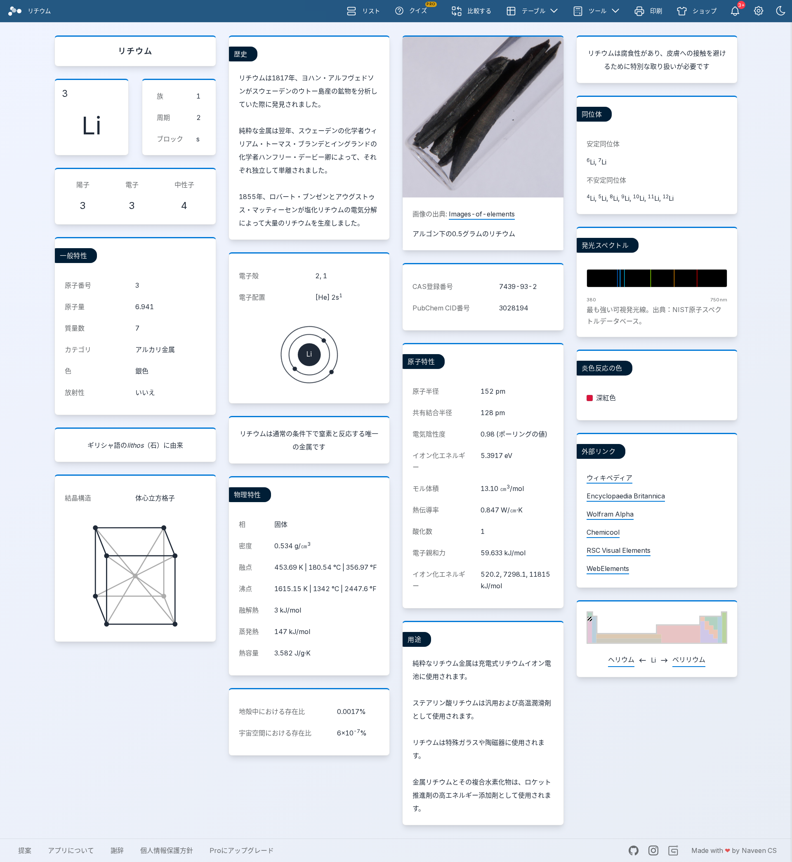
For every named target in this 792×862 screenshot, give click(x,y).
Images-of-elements (482, 214)
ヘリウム (621, 659)
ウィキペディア (609, 478)
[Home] (15, 11)
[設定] (758, 11)
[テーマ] (781, 11)
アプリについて (71, 850)
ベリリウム (688, 659)
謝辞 (117, 850)
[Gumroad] (673, 850)
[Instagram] (653, 850)
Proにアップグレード (242, 850)
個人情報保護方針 (166, 850)
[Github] (633, 850)
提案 (24, 850)
